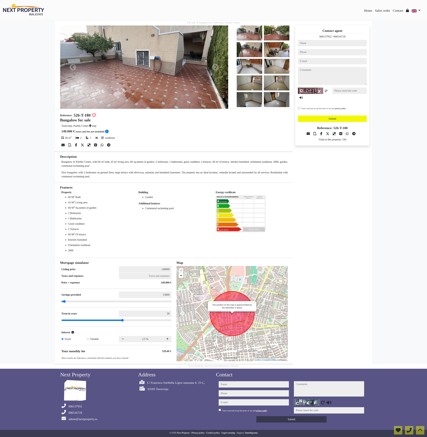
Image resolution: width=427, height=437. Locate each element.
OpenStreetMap (270, 359)
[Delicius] (89, 145)
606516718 (339, 36)
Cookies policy (213, 433)
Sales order (382, 10)
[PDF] (70, 145)
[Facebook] (76, 145)
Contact (398, 10)
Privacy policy (198, 433)
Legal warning (229, 433)
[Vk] (96, 145)
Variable (94, 339)
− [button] (181, 275)
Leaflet (258, 359)
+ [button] (181, 270)
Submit (332, 118)
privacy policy (340, 108)
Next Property (183, 433)
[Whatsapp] (102, 145)
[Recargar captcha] (326, 91)
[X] (83, 145)
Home (368, 10)
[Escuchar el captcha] (301, 97)
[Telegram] (108, 145)
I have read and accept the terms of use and (323, 108)
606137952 (325, 36)
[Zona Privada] (407, 10)
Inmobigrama (251, 433)
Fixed (68, 339)
